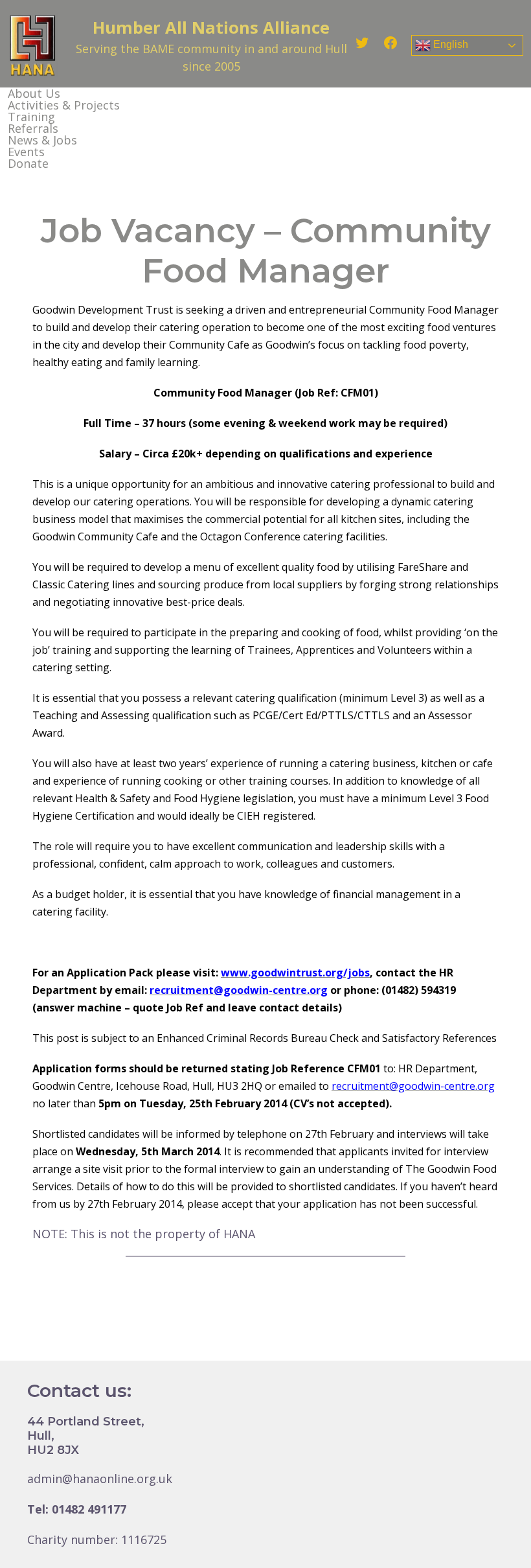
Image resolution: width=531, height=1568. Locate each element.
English (449, 44)
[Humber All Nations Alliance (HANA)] (33, 45)
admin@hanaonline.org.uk (99, 1478)
